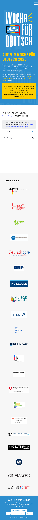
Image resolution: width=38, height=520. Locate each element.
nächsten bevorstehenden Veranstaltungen (19, 125)
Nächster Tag (30, 138)
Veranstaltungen (7, 116)
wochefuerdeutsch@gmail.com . (15, 94)
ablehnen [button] (29, 514)
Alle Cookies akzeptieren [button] (19, 510)
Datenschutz (24, 517)
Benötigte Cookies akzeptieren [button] (15, 514)
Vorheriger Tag (8, 138)
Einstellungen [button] (13, 517)
